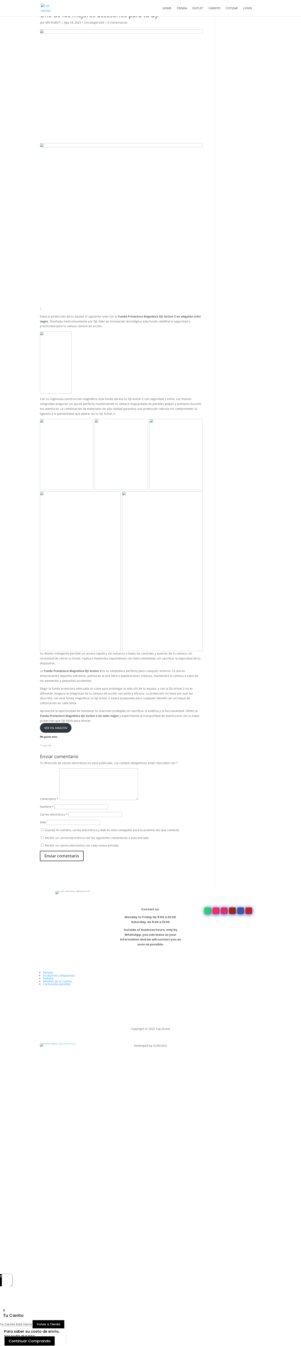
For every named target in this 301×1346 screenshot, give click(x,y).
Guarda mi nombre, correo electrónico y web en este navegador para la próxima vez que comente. (112, 830)
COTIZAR (232, 8)
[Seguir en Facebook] (240, 910)
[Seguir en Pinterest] (249, 910)
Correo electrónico (54, 814)
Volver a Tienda (48, 1324)
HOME (167, 8)
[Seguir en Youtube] (232, 910)
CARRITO (214, 8)
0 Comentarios (117, 22)
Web (43, 822)
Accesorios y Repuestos (59, 975)
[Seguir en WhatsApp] (208, 910)
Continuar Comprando (30, 1341)
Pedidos (48, 978)
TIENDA (182, 8)
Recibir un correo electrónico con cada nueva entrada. (82, 845)
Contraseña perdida (56, 984)
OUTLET (197, 8)
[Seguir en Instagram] (224, 910)
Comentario (49, 799)
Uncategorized (94, 22)
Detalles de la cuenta (57, 981)
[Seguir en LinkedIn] (220, 1046)
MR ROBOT (53, 22)
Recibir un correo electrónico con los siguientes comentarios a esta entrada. (97, 838)
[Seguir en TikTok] (216, 910)
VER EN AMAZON (55, 728)
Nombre (47, 807)
